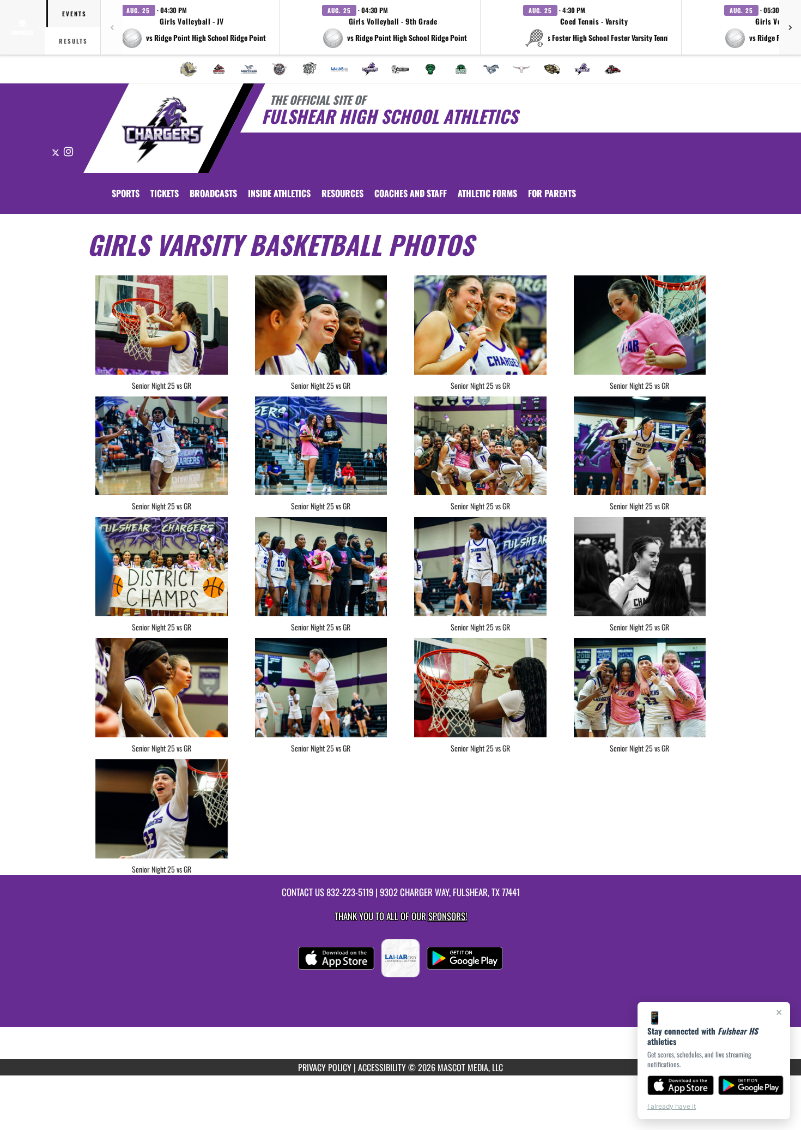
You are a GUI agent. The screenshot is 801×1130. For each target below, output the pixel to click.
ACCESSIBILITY (382, 1067)
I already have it (671, 1106)
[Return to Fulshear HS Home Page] (162, 130)
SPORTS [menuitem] (125, 193)
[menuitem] (188, 69)
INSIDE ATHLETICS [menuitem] (279, 193)
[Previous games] (112, 27)
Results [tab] (73, 41)
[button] (194, 27)
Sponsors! (447, 916)
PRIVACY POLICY (324, 1067)
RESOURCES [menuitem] (342, 193)
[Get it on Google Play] (751, 1085)
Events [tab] (74, 13)
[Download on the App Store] (680, 1085)
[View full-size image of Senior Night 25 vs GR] (161, 325)
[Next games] (790, 27)
